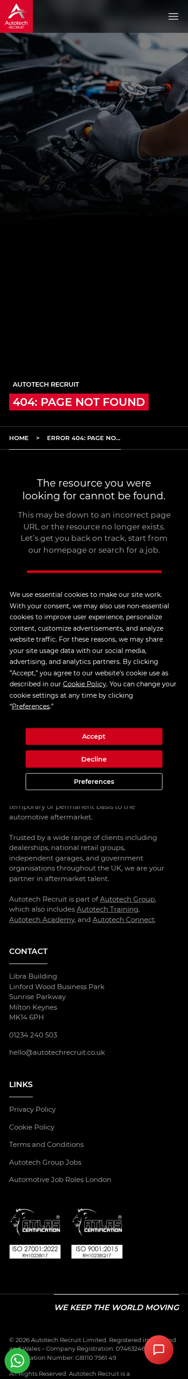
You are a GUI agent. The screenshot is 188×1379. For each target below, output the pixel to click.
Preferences (94, 782)
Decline (94, 759)
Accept (93, 736)
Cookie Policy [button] (84, 684)
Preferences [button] (31, 706)
